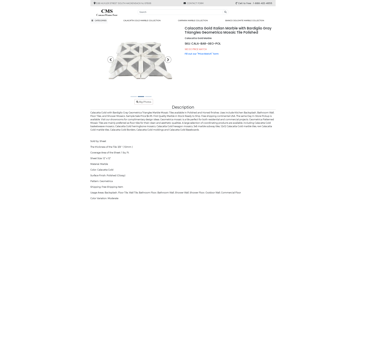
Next (166, 60)
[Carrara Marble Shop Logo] (112, 12)
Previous (109, 60)
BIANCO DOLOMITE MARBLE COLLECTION (244, 20)
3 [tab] (146, 97)
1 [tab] (132, 97)
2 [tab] (139, 97)
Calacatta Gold (105, 169)
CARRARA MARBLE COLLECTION (193, 20)
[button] (99, 20)
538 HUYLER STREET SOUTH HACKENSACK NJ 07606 (123, 3)
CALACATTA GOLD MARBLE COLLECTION (142, 20)
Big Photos (145, 101)
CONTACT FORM (195, 3)
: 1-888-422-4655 (255, 3)
